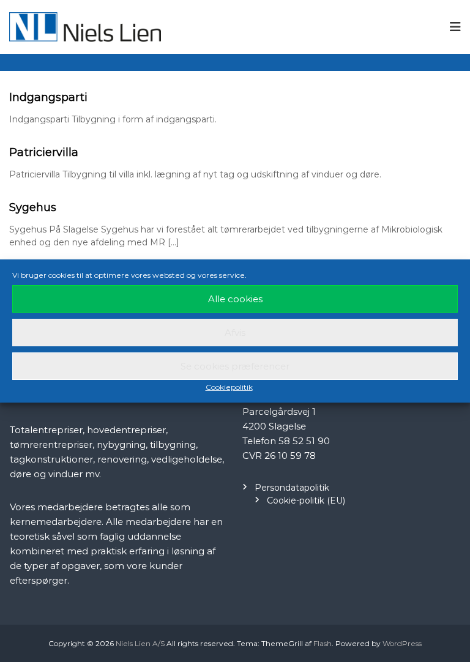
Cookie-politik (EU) (306, 500)
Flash (322, 643)
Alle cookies (235, 299)
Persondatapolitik (292, 487)
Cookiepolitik (229, 387)
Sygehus (32, 207)
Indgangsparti (48, 97)
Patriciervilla (43, 152)
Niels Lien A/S (140, 643)
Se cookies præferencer (235, 366)
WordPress (402, 643)
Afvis (235, 332)
